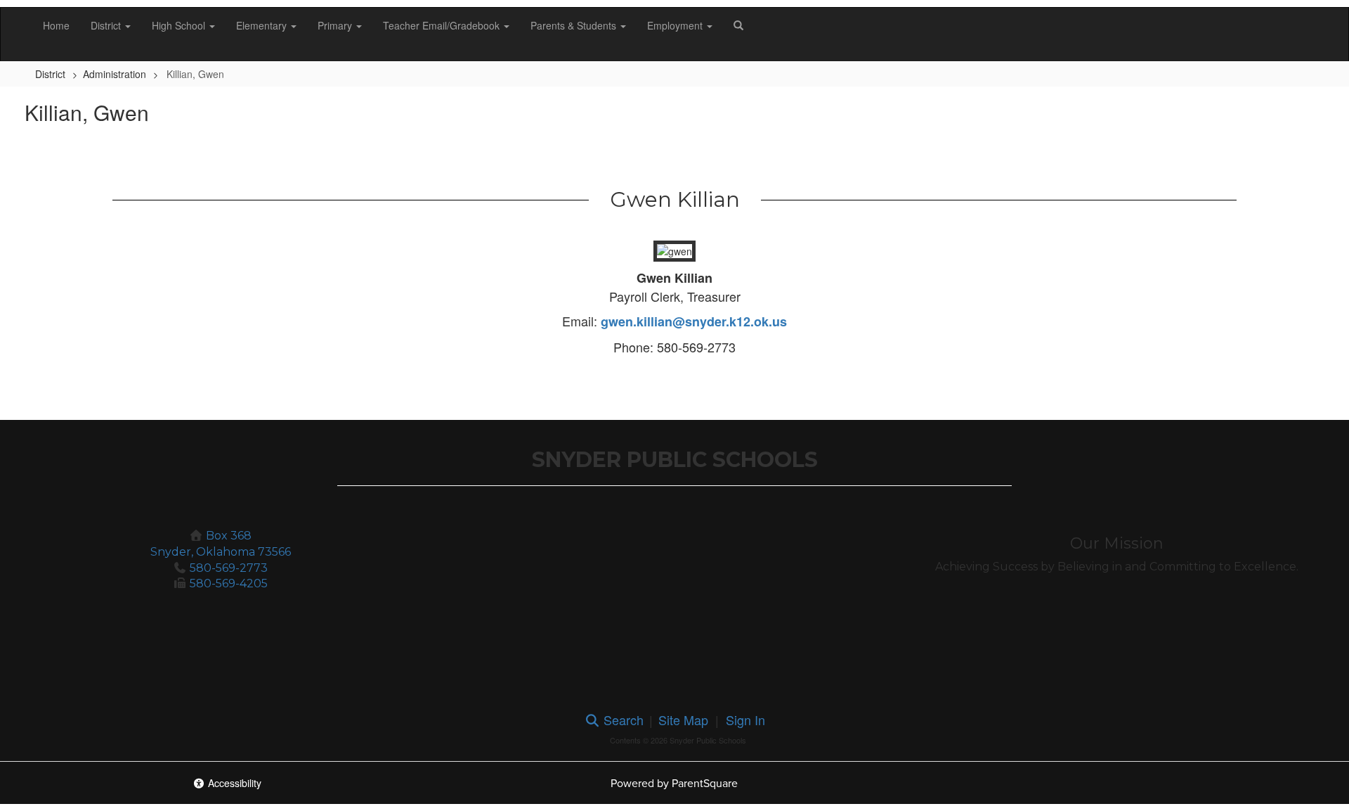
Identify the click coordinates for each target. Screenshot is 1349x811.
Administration (114, 74)
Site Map (683, 719)
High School (180, 25)
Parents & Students (574, 25)
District (107, 25)
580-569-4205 (229, 583)
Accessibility (233, 783)
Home (56, 25)
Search (622, 719)
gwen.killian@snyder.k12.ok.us (694, 321)
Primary (336, 25)
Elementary (262, 25)
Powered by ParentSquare (674, 783)
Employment (676, 25)
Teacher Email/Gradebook (442, 25)
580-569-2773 (229, 568)
